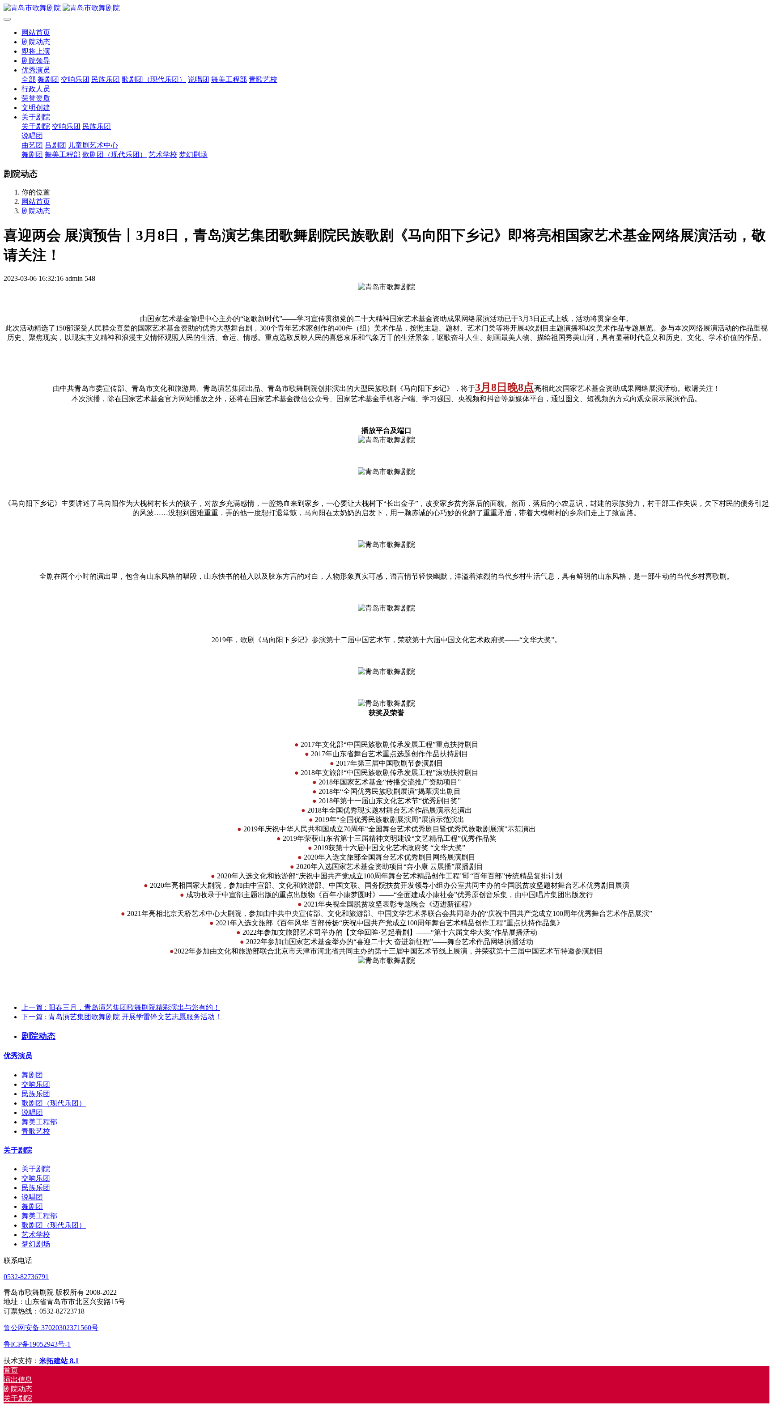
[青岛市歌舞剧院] (386, 8)
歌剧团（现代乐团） (53, 1103)
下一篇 (121, 1017)
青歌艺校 (35, 1131)
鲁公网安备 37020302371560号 (51, 1327)
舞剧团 (32, 1075)
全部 (28, 79)
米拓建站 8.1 (59, 1361)
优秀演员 (18, 1055)
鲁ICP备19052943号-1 (37, 1344)
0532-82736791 (26, 1276)
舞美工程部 (39, 1122)
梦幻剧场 (35, 1244)
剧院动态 (35, 211)
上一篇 (120, 1007)
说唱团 (32, 1112)
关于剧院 (18, 1150)
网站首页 (35, 32)
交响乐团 (35, 1084)
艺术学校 (35, 1234)
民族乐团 (35, 1094)
